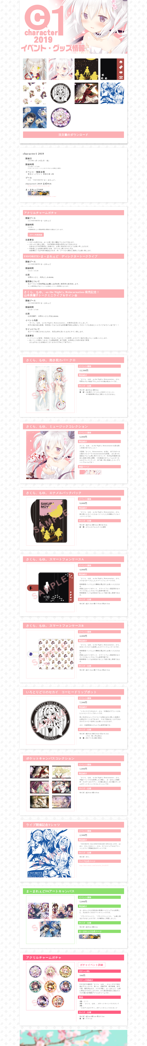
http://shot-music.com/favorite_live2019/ (94, 865)
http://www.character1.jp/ (39, 186)
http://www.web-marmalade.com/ (42, 196)
